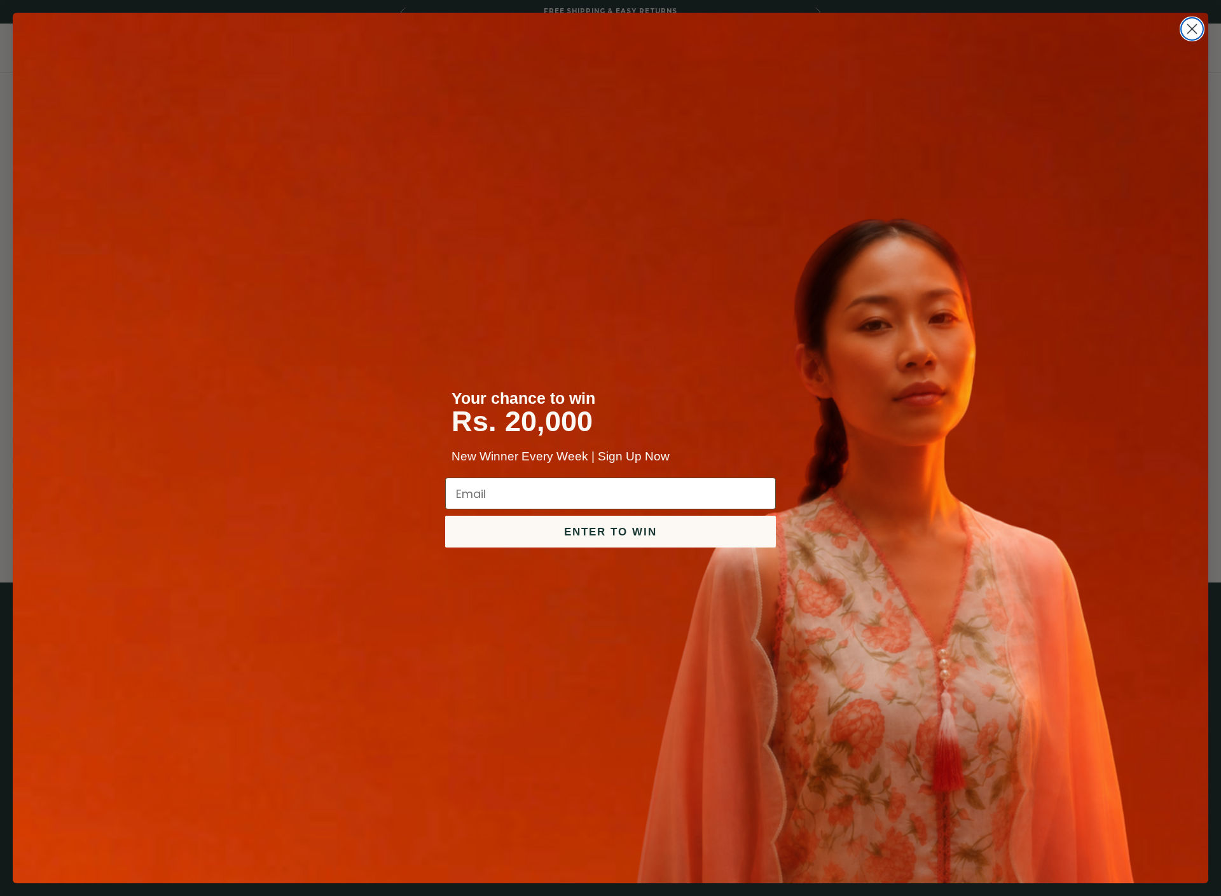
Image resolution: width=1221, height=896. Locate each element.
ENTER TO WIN (610, 532)
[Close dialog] (1192, 29)
